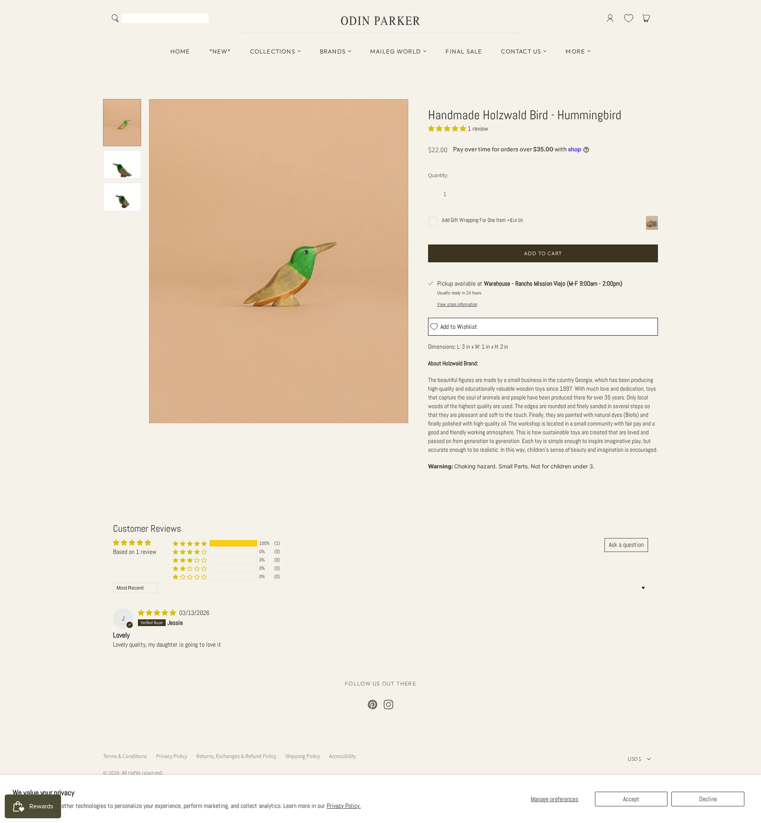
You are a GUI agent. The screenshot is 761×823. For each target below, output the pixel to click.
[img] (158, 613)
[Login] (610, 18)
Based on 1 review (135, 552)
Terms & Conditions (125, 756)
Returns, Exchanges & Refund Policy (236, 756)
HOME (180, 51)
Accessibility (342, 756)
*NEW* (220, 51)
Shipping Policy (302, 756)
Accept (631, 799)
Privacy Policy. (344, 806)
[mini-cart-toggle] (647, 18)
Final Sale (464, 51)
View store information (457, 304)
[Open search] (115, 18)
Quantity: (438, 175)
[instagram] (388, 704)
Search (200, 19)
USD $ (634, 758)
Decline (708, 799)
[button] (448, 128)
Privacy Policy (171, 756)
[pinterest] (372, 704)
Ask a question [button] (626, 544)
